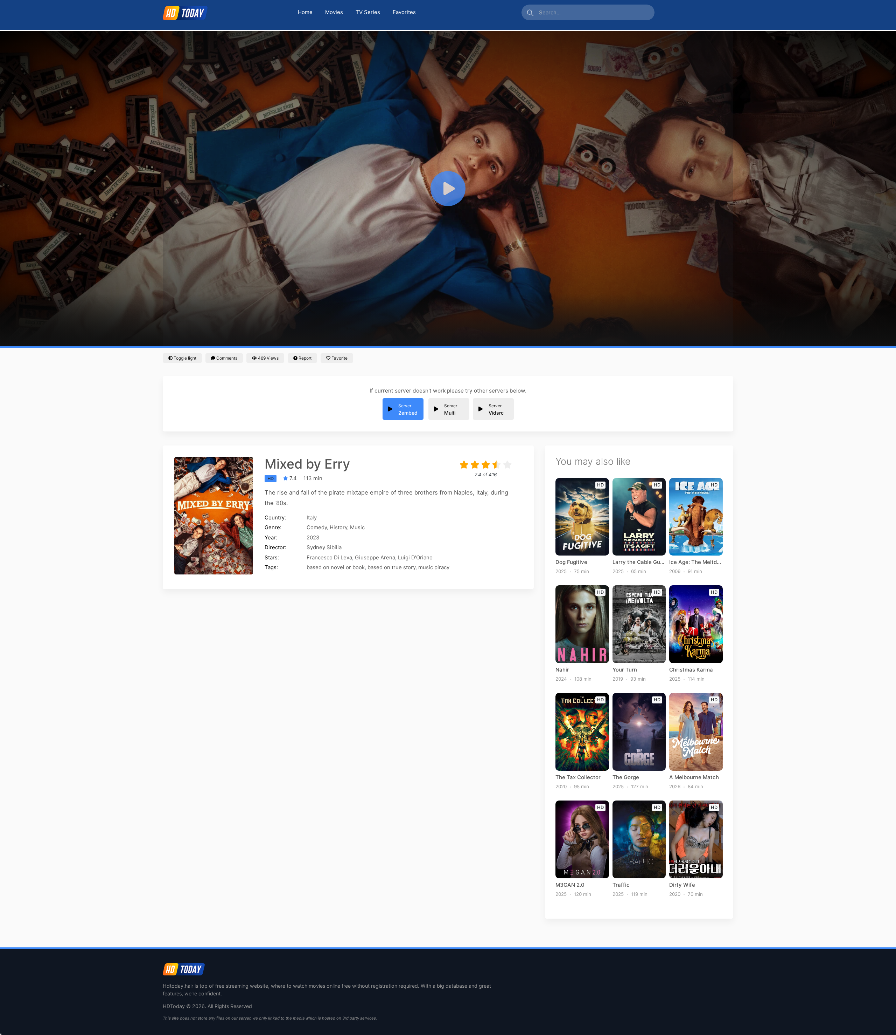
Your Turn (624, 670)
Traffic (621, 885)
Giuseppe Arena (375, 557)
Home (305, 12)
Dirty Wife (682, 885)
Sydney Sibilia (324, 547)
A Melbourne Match (694, 777)
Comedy (317, 527)
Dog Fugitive (571, 562)
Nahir (562, 670)
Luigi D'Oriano (415, 557)
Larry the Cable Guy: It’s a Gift (639, 562)
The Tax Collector (578, 777)
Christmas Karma (691, 670)
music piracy (433, 567)
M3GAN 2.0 (569, 885)
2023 (313, 537)
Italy (312, 517)
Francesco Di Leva (329, 557)
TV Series (368, 12)
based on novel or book (336, 567)
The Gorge (625, 777)
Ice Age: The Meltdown (696, 562)
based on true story (391, 567)
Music (357, 527)
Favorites (404, 12)
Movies (334, 12)
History (338, 527)
